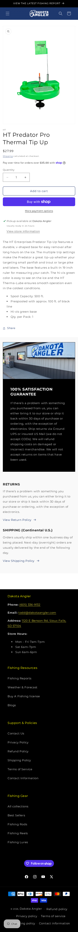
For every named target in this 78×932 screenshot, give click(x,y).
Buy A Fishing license (24, 696)
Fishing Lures (18, 842)
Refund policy (56, 909)
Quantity (8, 169)
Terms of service (53, 916)
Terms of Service (20, 769)
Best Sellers (16, 815)
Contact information (54, 923)
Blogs (12, 705)
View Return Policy (17, 520)
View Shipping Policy (18, 561)
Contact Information (23, 778)
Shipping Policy (19, 760)
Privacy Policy (18, 742)
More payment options (39, 210)
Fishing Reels (18, 833)
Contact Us (16, 733)
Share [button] (11, 328)
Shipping (8, 156)
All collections (18, 806)
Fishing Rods (17, 824)
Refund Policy (18, 751)
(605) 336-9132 (29, 604)
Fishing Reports (19, 678)
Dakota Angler (31, 908)
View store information (23, 231)
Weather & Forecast (22, 687)
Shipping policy (23, 923)
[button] (7, 13)
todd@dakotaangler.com (37, 612)
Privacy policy (26, 916)
